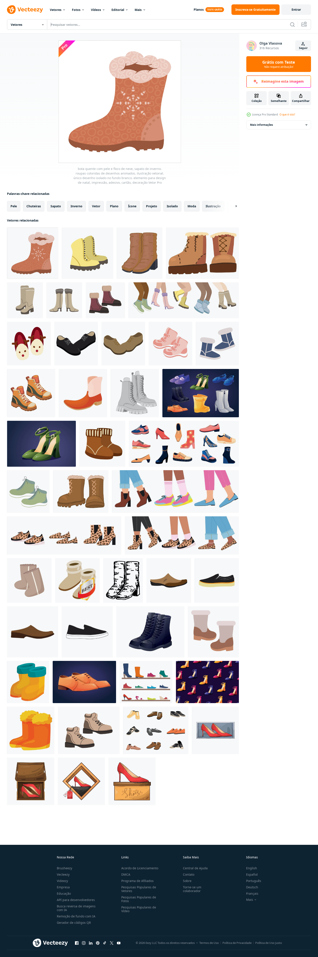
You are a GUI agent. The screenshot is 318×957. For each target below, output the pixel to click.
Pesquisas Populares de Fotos (138, 899)
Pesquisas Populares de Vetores (138, 889)
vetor (96, 206)
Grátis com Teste (278, 64)
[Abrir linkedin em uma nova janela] (90, 943)
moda (192, 206)
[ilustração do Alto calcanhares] (215, 730)
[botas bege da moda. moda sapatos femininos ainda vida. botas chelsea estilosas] (135, 393)
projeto (151, 206)
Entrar (296, 9)
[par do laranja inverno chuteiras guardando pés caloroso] (30, 730)
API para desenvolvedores (76, 900)
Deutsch (252, 887)
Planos (199, 9)
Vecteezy (63, 874)
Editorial (117, 10)
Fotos (76, 10)
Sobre (187, 881)
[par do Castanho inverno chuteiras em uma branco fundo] (102, 444)
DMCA (125, 874)
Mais (138, 10)
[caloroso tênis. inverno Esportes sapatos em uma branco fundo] (28, 491)
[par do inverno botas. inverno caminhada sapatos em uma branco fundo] (87, 253)
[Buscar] (292, 24)
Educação (64, 893)
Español (252, 874)
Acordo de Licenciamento (139, 868)
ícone (132, 206)
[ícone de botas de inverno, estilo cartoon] (28, 682)
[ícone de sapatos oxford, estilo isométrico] (123, 343)
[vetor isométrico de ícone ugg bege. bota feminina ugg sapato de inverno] (77, 580)
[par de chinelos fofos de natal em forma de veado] (29, 343)
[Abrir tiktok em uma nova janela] (104, 943)
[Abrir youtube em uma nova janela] (118, 943)
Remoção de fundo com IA (76, 916)
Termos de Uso (209, 943)
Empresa (63, 887)
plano (114, 206)
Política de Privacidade (237, 943)
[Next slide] (232, 206)
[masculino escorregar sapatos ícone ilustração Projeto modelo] (168, 580)
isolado (172, 206)
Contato (188, 874)
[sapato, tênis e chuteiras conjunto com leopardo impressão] (64, 535)
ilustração (213, 206)
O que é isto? (287, 114)
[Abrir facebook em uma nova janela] (76, 943)
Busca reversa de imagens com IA (76, 908)
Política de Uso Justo (268, 943)
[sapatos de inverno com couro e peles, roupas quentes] (105, 300)
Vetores (55, 10)
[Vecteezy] (25, 9)
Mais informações (261, 125)
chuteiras (33, 206)
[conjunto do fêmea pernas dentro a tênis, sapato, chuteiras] (175, 491)
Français (252, 893)
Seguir (303, 48)
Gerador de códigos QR (74, 922)
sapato (55, 206)
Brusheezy (64, 868)
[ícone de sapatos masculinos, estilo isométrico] (76, 343)
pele (13, 206)
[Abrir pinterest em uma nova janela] (97, 943)
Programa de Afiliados (137, 881)
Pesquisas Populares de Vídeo (138, 909)
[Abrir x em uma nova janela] (111, 943)
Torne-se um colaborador (192, 889)
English (251, 868)
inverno (76, 206)
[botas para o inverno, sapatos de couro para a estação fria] (89, 730)
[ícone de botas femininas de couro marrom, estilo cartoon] (83, 393)
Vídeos (96, 10)
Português (253, 881)
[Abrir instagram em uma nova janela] (83, 943)
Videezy (62, 881)
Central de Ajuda (195, 868)
